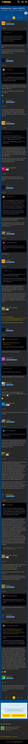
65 (13, 17)
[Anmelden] (22, 2)
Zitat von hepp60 (9, 504)
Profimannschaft (8, 729)
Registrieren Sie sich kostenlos (14, 710)
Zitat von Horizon (9, 69)
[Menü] (26, 1)
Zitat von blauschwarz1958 (11, 242)
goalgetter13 (7, 728)
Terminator (15, 547)
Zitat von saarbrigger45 (10, 430)
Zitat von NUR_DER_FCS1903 (11, 339)
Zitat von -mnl (8, 32)
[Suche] (18, 1)
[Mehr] (25, 28)
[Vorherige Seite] (6, 18)
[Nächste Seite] (21, 18)
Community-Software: (14, 741)
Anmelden (6, 715)
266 (18, 17)
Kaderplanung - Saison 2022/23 (12, 727)
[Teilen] (26, 13)
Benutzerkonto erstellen (18, 715)
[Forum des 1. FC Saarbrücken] (6, 1)
